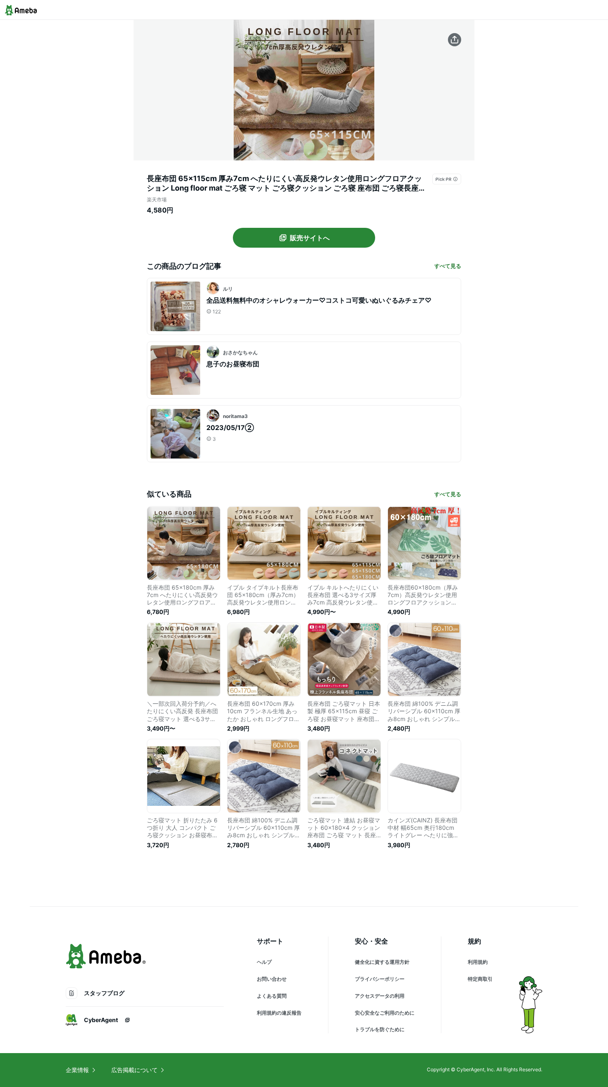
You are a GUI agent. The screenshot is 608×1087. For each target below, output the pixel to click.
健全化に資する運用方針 (382, 962)
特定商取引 (480, 979)
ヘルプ (264, 962)
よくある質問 (272, 996)
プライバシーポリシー (380, 979)
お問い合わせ (272, 979)
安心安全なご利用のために (384, 1013)
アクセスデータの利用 (380, 996)
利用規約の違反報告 (279, 1013)
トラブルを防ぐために (380, 1029)
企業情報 (77, 1069)
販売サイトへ (310, 238)
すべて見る (447, 266)
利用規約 (478, 962)
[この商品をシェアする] (454, 39)
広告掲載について (134, 1069)
